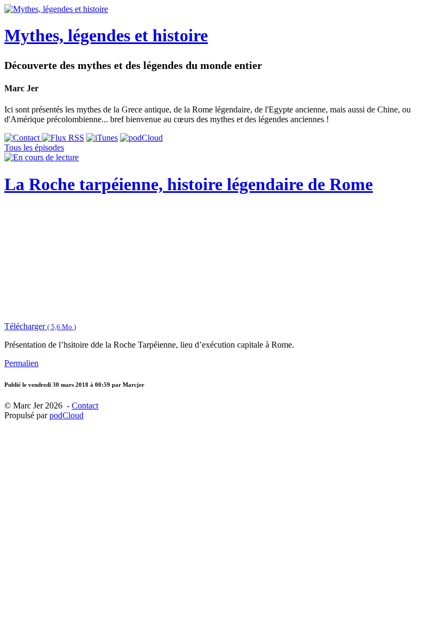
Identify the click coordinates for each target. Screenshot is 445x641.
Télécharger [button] (40, 326)
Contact (85, 405)
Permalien (21, 363)
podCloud (66, 415)
